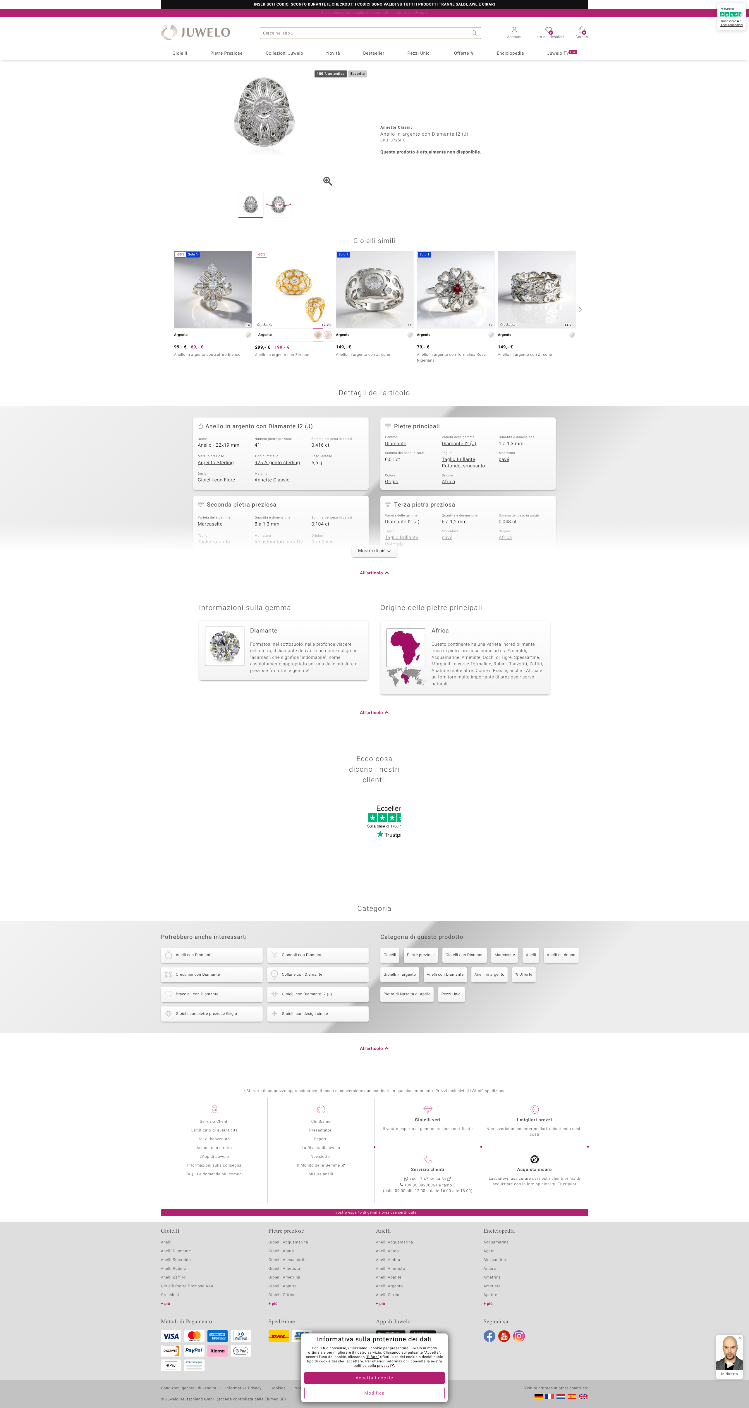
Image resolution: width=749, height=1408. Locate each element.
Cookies (278, 1388)
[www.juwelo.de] (539, 1396)
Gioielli (179, 53)
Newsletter (321, 1157)
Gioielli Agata (281, 1251)
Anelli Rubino (173, 1268)
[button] (514, 33)
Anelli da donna (561, 955)
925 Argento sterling (277, 462)
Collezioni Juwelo (284, 53)
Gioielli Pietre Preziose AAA (187, 1286)
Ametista (492, 1286)
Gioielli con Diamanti (465, 955)
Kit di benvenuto (214, 1139)
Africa (448, 481)
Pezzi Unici (419, 53)
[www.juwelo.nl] (560, 1396)
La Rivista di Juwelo (321, 1148)
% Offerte (523, 974)
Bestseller (373, 53)
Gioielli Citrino (282, 1295)
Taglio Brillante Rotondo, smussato (463, 463)
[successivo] (579, 309)
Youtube (504, 1336)
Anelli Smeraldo (176, 1260)
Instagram (519, 1336)
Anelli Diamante (176, 1251)
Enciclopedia (510, 53)
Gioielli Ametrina (284, 1277)
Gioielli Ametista (284, 1268)
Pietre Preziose (226, 53)
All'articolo (371, 573)
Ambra (490, 1268)
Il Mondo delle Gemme (318, 1165)
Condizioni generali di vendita (188, 1388)
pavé (504, 459)
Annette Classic (272, 479)
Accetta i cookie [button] (375, 1378)
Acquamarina (496, 1242)
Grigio (391, 481)
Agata (489, 1251)
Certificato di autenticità (214, 1130)
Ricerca (475, 33)
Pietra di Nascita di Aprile (407, 994)
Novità (333, 53)
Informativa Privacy (243, 1388)
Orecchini (170, 1295)
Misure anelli (321, 1174)
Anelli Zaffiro (173, 1277)
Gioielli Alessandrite (288, 1260)
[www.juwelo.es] (572, 1396)
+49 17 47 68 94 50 (428, 1179)
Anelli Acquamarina (394, 1242)
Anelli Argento (389, 1286)
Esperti (321, 1139)
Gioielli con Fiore (216, 479)
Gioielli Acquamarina (288, 1242)
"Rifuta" (372, 1357)
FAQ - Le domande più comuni (214, 1174)
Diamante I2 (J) (459, 443)
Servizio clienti (427, 1170)
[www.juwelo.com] (583, 1396)
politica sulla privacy (372, 1366)
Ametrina (492, 1277)
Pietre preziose (421, 955)
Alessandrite (496, 1260)
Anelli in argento (489, 974)
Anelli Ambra (388, 1260)
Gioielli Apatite (283, 1286)
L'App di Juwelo (214, 1157)
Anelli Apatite (389, 1277)
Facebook (489, 1336)
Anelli (531, 955)
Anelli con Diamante (445, 974)
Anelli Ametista (390, 1268)
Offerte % (464, 53)
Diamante (395, 443)
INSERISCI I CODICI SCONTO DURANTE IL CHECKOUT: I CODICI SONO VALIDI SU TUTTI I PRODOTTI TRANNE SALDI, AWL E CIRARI (374, 4)
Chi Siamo (321, 1121)
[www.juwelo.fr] (549, 1396)
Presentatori (321, 1130)
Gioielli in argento (400, 974)
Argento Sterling (216, 462)
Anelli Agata (387, 1251)
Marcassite (504, 955)
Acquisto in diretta (214, 1148)
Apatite (490, 1295)
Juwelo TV (561, 53)
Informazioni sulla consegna (214, 1165)
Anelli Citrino (388, 1295)
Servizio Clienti (214, 1121)
